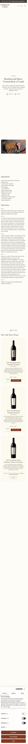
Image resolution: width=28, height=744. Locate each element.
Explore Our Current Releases (18, 1)
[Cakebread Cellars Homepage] (5, 5)
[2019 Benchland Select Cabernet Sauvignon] (13, 350)
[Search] (18, 6)
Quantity (8, 379)
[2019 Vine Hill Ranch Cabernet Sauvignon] (13, 398)
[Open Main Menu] (24, 5)
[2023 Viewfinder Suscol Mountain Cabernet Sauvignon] (13, 448)
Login (13, 477)
